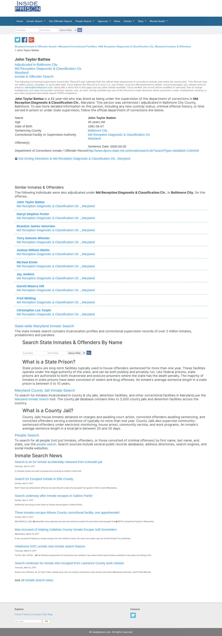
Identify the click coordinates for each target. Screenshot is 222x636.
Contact (36, 614)
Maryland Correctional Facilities (78, 46)
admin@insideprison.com (39, 87)
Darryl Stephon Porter (33, 214)
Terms (26, 614)
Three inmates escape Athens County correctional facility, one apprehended (67, 512)
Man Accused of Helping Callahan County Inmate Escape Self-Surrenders (66, 529)
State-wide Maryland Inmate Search (44, 326)
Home (18, 614)
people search (46, 444)
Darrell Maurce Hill (30, 286)
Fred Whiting (26, 298)
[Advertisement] (127, 8)
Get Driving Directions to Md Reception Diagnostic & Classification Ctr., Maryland (74, 158)
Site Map (48, 614)
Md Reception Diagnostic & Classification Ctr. (48, 68)
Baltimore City (97, 130)
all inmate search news (37, 580)
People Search (27, 435)
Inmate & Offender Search (34, 76)
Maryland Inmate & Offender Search (36, 46)
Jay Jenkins (25, 274)
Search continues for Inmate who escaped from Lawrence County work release (69, 563)
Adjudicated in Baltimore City (36, 64)
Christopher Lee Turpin (34, 310)
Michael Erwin (27, 262)
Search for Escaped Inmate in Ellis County (44, 479)
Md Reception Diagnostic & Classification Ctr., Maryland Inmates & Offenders (145, 46)
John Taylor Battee (31, 202)
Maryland (22, 72)
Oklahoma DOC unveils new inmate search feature (50, 546)
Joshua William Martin (33, 250)
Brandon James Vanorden (36, 226)
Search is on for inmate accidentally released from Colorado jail (58, 462)
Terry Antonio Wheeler (33, 238)
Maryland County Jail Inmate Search (45, 390)
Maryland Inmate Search (32, 399)
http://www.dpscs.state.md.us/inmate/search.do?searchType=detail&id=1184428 (143, 150)
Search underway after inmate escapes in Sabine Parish (53, 495)
